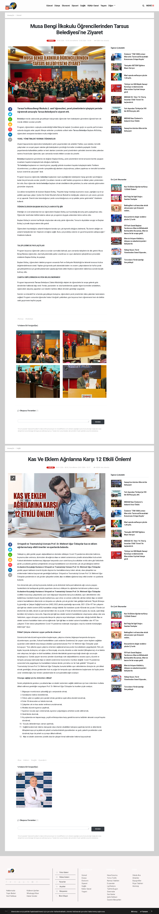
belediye (24, 165)
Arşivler (62, 887)
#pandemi (42, 760)
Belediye (21, 119)
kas (56, 557)
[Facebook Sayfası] (7, 882)
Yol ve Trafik (112, 878)
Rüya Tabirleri (138, 883)
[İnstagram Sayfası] (16, 882)
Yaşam (103, 5)
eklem (68, 577)
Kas (98, 617)
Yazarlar (62, 882)
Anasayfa (10, 15)
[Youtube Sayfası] (20, 882)
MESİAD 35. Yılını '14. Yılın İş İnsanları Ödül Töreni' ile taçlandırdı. (135, 99)
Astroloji (136, 886)
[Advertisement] (129, 156)
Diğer (111, 5)
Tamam (145, 912)
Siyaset (75, 5)
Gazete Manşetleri (114, 900)
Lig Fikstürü (111, 886)
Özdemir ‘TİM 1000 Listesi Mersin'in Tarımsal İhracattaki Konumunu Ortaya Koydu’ (136, 56)
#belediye (29, 319)
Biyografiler (137, 881)
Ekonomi (66, 5)
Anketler (136, 878)
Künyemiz (63, 891)
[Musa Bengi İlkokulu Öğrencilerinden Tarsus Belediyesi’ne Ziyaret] (56, 74)
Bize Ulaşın (63, 896)
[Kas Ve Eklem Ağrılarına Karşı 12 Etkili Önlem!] (56, 505)
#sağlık (34, 760)
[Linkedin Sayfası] (24, 882)
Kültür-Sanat (93, 5)
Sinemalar (111, 892)
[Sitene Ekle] (38, 882)
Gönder (98, 422)
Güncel (49, 5)
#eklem (26, 760)
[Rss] (29, 882)
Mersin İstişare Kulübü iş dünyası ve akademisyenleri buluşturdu (135, 241)
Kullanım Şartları (33, 891)
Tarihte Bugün (112, 889)
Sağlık (83, 5)
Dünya (57, 5)
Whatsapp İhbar (33, 893)
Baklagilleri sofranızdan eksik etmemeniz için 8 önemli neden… (136, 208)
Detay (135, 912)
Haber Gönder (32, 896)
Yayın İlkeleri (11, 893)
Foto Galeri (63, 872)
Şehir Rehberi (112, 897)
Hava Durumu (112, 875)
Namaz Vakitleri (113, 881)
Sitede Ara (137, 875)
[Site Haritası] (33, 882)
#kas (19, 760)
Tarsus (76, 130)
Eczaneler (111, 883)
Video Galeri (64, 877)
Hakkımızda (10, 891)
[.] (38, 347)
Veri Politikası (11, 896)
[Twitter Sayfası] (11, 882)
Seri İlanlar (111, 894)
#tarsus (21, 319)
